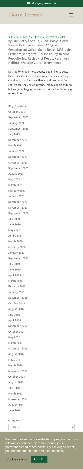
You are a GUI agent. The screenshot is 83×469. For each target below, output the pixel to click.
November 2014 (17, 399)
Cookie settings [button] (17, 459)
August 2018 (16, 309)
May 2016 (14, 359)
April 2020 (14, 235)
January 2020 (16, 252)
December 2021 (17, 156)
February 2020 (17, 247)
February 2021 (17, 190)
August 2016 (16, 354)
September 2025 (18, 117)
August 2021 (16, 173)
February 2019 (17, 286)
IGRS (60, 50)
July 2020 (14, 219)
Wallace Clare (31, 63)
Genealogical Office (22, 50)
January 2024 (16, 123)
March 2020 (15, 241)
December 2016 (17, 348)
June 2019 (14, 269)
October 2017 (16, 331)
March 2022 (15, 145)
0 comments (53, 63)
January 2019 (16, 292)
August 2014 (16, 404)
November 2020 (17, 207)
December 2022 (17, 140)
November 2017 (17, 325)
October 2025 (16, 111)
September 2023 (18, 128)
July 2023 (14, 134)
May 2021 (14, 179)
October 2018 (16, 303)
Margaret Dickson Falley (40, 54)
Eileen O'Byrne (46, 45)
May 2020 (14, 230)
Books (54, 41)
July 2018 (14, 314)
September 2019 (18, 258)
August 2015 (16, 382)
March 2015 (15, 393)
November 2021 (17, 162)
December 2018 (17, 297)
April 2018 (14, 320)
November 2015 (17, 371)
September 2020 (18, 213)
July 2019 (14, 264)
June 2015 (14, 388)
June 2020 (14, 224)
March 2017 (15, 343)
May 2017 (14, 337)
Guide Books (46, 50)
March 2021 (15, 185)
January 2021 (16, 196)
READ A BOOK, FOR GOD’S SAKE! (36, 37)
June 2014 (14, 410)
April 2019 (14, 275)
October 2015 (16, 376)
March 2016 (15, 365)
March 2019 (15, 280)
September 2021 (18, 168)
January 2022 (16, 151)
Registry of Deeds (40, 58)
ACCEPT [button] (39, 459)
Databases (27, 45)
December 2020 (17, 201)
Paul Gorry (19, 41)
